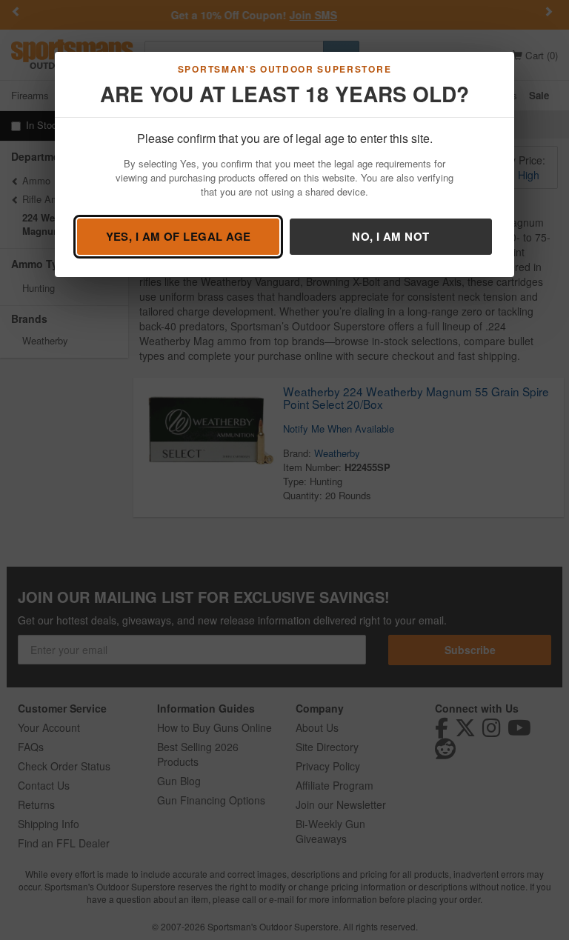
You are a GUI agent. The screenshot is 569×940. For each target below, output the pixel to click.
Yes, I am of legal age (178, 236)
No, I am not (390, 236)
